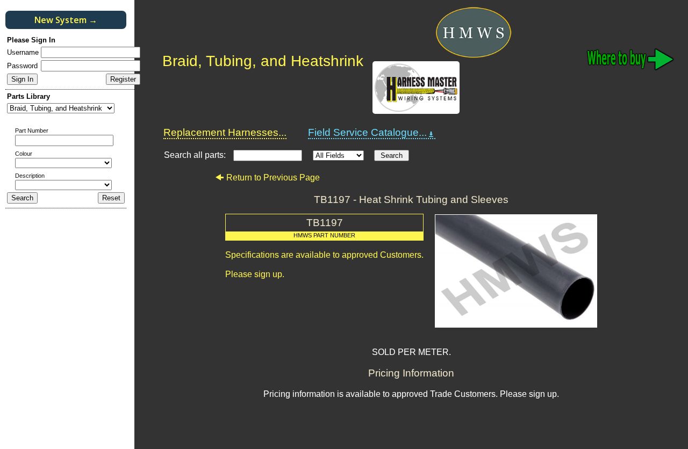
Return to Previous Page (273, 177)
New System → (65, 20)
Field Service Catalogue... (367, 132)
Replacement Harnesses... (224, 132)
